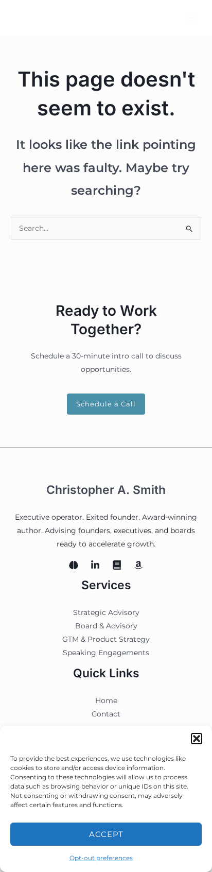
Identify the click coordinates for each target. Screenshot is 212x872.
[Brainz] (73, 565)
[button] (196, 738)
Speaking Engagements (106, 652)
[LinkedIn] (95, 565)
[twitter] (116, 565)
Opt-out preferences (101, 858)
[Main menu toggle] (191, 17)
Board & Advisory (106, 625)
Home (106, 700)
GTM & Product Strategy (106, 639)
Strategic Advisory (106, 612)
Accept (106, 834)
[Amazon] (138, 565)
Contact (106, 714)
